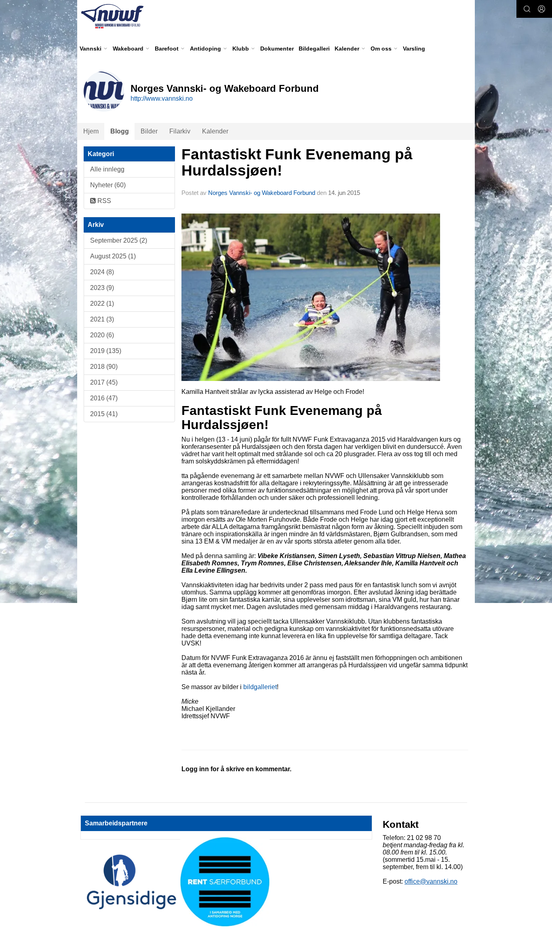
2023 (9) (102, 287)
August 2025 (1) (113, 256)
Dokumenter (277, 48)
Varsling (414, 48)
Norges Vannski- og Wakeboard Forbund (261, 192)
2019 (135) (105, 350)
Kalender (215, 131)
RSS (103, 200)
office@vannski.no (431, 881)
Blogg (119, 131)
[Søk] (527, 9)
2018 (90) (104, 366)
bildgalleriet (260, 686)
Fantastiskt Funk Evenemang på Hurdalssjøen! (297, 162)
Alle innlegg (107, 169)
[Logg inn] (541, 9)
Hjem (91, 131)
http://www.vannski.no (162, 98)
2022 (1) (102, 303)
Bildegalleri (314, 48)
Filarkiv (179, 131)
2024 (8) (102, 272)
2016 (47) (104, 398)
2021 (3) (102, 319)
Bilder (149, 131)
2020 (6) (102, 335)
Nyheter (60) (108, 185)
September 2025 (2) (118, 240)
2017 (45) (104, 382)
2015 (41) (104, 413)
